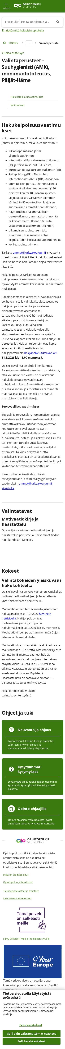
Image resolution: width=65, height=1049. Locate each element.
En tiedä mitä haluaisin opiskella (23, 30)
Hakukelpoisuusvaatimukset (27, 96)
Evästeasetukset (30, 1025)
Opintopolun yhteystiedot (18, 882)
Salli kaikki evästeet (31, 1041)
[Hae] (57, 22)
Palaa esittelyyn (14, 53)
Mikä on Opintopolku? (15, 874)
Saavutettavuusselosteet (17, 898)
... (29, 43)
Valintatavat (17, 105)
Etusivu (13, 43)
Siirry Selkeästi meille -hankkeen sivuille (26, 938)
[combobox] (29, 22)
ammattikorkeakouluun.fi (29, 252)
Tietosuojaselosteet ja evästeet (21, 891)
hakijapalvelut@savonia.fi (40, 353)
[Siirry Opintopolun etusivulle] (27, 6)
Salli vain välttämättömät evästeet (31, 1034)
